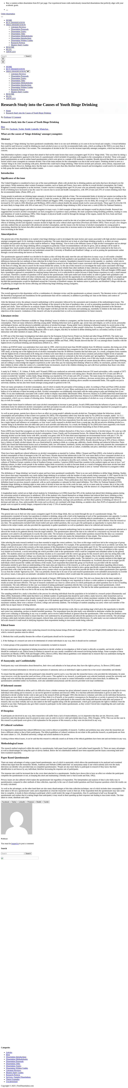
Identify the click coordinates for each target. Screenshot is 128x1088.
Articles (9, 1052)
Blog (3, 127)
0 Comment (16, 117)
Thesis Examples (12, 1079)
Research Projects (18, 43)
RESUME (10, 47)
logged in (15, 844)
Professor (7, 117)
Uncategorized (12, 1082)
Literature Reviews (18, 27)
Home (8, 111)
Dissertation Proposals (19, 29)
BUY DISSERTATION (15, 22)
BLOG (9, 49)
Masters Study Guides (19, 45)
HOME (9, 20)
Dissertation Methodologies (22, 36)
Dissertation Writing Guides (22, 40)
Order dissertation (8, 14)
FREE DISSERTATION (16, 25)
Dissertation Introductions (21, 38)
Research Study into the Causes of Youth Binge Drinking (28, 113)
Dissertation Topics (18, 31)
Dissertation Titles (18, 34)
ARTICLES (11, 52)
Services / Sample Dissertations (18, 1077)
